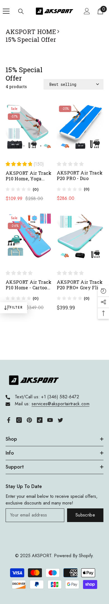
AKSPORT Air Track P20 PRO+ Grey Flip (80, 284)
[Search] (21, 11)
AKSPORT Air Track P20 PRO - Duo (80, 175)
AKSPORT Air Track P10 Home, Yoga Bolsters (29, 175)
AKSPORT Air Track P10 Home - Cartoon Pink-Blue (29, 284)
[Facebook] (9, 420)
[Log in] (87, 11)
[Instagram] (19, 420)
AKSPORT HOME (31, 32)
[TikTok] (40, 420)
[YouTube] (50, 420)
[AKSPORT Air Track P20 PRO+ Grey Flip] (80, 239)
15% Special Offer (31, 39)
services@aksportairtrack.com (60, 404)
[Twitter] (60, 420)
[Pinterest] (29, 420)
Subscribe (85, 515)
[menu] (6, 11)
